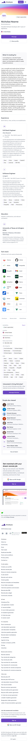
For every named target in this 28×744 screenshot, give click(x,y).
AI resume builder (6, 607)
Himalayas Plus (5, 602)
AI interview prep (5, 615)
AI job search (4, 574)
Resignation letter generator (9, 700)
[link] (4, 318)
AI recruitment (5, 637)
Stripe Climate (10, 517)
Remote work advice (6, 577)
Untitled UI (23, 734)
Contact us (4, 560)
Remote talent (13, 318)
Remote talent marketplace (8, 635)
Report (23, 325)
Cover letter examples (7, 585)
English (14, 739)
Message (14, 36)
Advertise (3, 648)
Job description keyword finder (9, 682)
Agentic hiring (5, 640)
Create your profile (6, 567)
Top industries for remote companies (11, 670)
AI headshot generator (7, 612)
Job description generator (8, 627)
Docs (2, 547)
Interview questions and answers (10, 587)
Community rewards (6, 595)
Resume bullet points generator (9, 690)
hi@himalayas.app (6, 529)
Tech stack (4, 549)
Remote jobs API (5, 677)
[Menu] (25, 2)
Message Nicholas (14, 392)
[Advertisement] (14, 48)
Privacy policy (5, 557)
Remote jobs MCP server (7, 679)
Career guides (5, 580)
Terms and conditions (7, 555)
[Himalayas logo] (7, 2)
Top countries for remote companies (11, 667)
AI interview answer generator (9, 695)
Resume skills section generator (9, 692)
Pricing (3, 645)
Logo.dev (14, 735)
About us (3, 542)
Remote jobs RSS (5, 590)
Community (4, 544)
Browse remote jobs (6, 569)
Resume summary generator (8, 687)
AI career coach (5, 618)
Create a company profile (8, 642)
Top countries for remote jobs (9, 662)
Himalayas (4, 318)
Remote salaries (5, 654)
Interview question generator (9, 632)
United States (23, 318)
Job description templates (8, 629)
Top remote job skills (6, 659)
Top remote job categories (8, 657)
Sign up (14, 484)
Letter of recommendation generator (11, 703)
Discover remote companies (8, 572)
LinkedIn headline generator (9, 697)
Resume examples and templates (10, 582)
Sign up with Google (15, 479)
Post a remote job (6, 624)
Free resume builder (6, 684)
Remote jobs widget (6, 593)
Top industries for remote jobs (9, 665)
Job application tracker (7, 604)
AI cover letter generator (8, 610)
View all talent (14, 452)
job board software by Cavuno (9, 734)
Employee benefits (6, 552)
